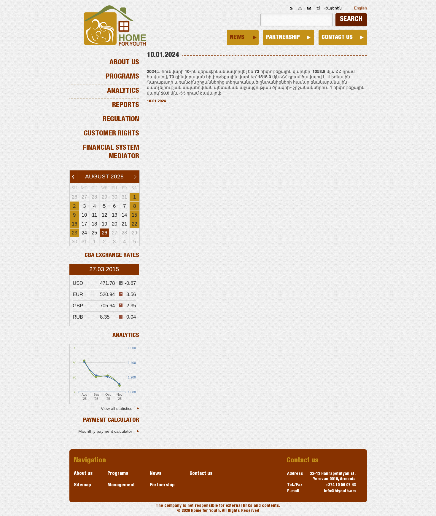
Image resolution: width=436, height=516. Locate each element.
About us (124, 62)
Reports (125, 105)
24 (84, 233)
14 (124, 215)
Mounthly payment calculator (105, 431)
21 (124, 224)
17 (84, 224)
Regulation (121, 119)
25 (94, 233)
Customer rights (111, 134)
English (360, 8)
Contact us (337, 38)
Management (121, 485)
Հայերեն (333, 8)
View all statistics (116, 408)
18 (94, 224)
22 (134, 224)
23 (74, 233)
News (237, 38)
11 (94, 215)
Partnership (283, 38)
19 (104, 224)
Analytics (123, 91)
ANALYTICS (125, 336)
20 (114, 224)
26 (104, 233)
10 (84, 215)
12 (104, 215)
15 (134, 215)
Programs (122, 77)
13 (114, 215)
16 (74, 224)
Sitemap (82, 485)
